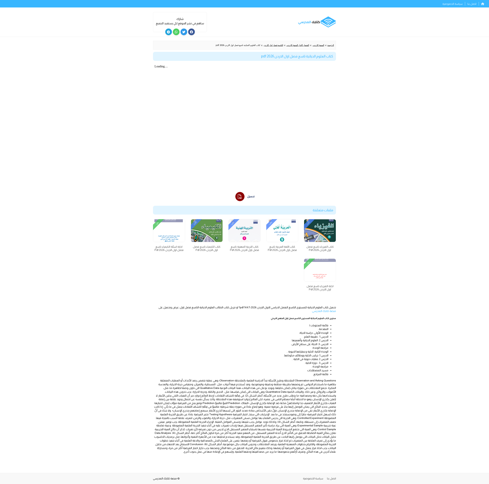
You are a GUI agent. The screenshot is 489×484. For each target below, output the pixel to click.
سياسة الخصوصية (452, 3)
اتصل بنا (471, 3)
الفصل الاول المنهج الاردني (297, 45)
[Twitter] (184, 32)
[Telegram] (168, 32)
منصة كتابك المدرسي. (324, 311)
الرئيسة (330, 45)
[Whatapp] (176, 32)
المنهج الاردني (318, 45)
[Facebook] (191, 32)
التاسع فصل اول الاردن (273, 45)
